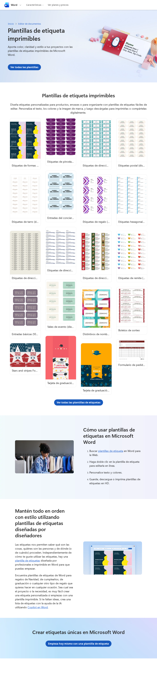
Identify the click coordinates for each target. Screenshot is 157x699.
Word (14, 5)
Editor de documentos (29, 23)
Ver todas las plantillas (24, 67)
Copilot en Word (38, 607)
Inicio (11, 23)
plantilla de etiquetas (27, 560)
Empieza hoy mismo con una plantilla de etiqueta (78, 643)
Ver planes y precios (58, 4)
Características (33, 4)
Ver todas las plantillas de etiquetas (78, 402)
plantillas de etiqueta (110, 451)
